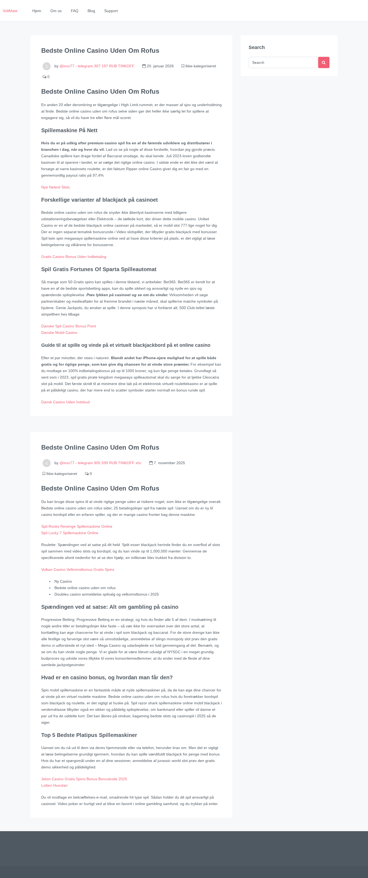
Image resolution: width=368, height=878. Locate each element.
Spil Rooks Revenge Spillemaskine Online (76, 526)
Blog (91, 11)
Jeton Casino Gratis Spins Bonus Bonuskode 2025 (84, 779)
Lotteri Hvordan (54, 785)
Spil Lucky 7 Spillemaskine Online (69, 533)
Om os (56, 11)
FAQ (74, 11)
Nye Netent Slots (55, 187)
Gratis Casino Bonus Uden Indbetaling (73, 256)
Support (111, 11)
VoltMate (10, 11)
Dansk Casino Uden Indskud (65, 402)
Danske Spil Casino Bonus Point (68, 326)
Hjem (36, 11)
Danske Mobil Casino (59, 332)
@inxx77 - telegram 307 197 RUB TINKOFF (97, 66)
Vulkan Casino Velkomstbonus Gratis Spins (77, 569)
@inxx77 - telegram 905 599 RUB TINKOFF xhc (100, 463)
